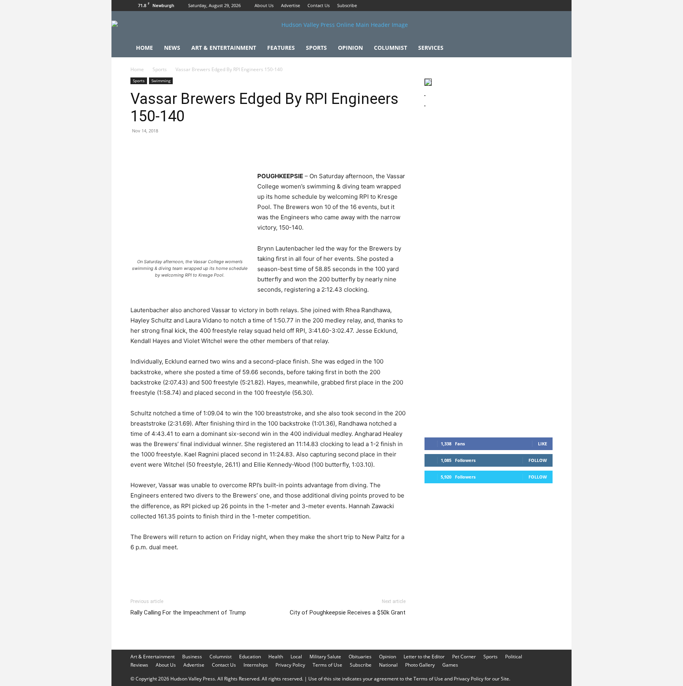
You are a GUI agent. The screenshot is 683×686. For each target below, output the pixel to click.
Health (275, 656)
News (172, 47)
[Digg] (266, 148)
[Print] (229, 148)
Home (144, 47)
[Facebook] (520, 5)
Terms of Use (327, 665)
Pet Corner (464, 656)
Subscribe (347, 5)
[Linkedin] (211, 148)
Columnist (390, 47)
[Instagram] (534, 5)
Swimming (160, 80)
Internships (255, 665)
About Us (264, 5)
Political (513, 656)
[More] (284, 148)
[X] (547, 5)
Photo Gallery (420, 665)
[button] (543, 48)
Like (542, 444)
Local (296, 656)
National (388, 665)
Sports (316, 47)
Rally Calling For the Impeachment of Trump (188, 612)
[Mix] (247, 148)
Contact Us (319, 5)
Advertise (290, 5)
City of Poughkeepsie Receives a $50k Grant (348, 612)
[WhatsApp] (193, 148)
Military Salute (325, 656)
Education (250, 656)
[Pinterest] (175, 148)
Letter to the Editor (424, 656)
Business (192, 656)
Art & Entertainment (223, 47)
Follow (537, 460)
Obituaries (360, 656)
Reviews (139, 665)
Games (450, 665)
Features (281, 47)
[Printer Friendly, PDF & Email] (367, 569)
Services (430, 47)
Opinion (350, 47)
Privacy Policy (290, 665)
